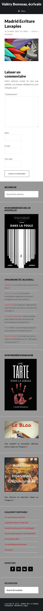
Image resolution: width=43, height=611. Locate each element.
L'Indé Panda (10, 305)
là (27, 447)
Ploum (7, 327)
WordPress (18, 605)
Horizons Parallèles (12, 293)
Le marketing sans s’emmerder (16, 544)
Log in (26, 605)
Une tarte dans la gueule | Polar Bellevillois (20, 533)
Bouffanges (9, 285)
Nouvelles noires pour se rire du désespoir (20, 528)
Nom (7, 133)
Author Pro (25, 603)
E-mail (7, 146)
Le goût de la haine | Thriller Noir (16, 522)
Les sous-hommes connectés (15, 517)
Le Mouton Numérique (14, 316)
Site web (8, 159)
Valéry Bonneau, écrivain (21, 4)
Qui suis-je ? (9, 550)
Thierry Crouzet (11, 336)
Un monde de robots (12, 539)
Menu (23, 11)
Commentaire (11, 94)
